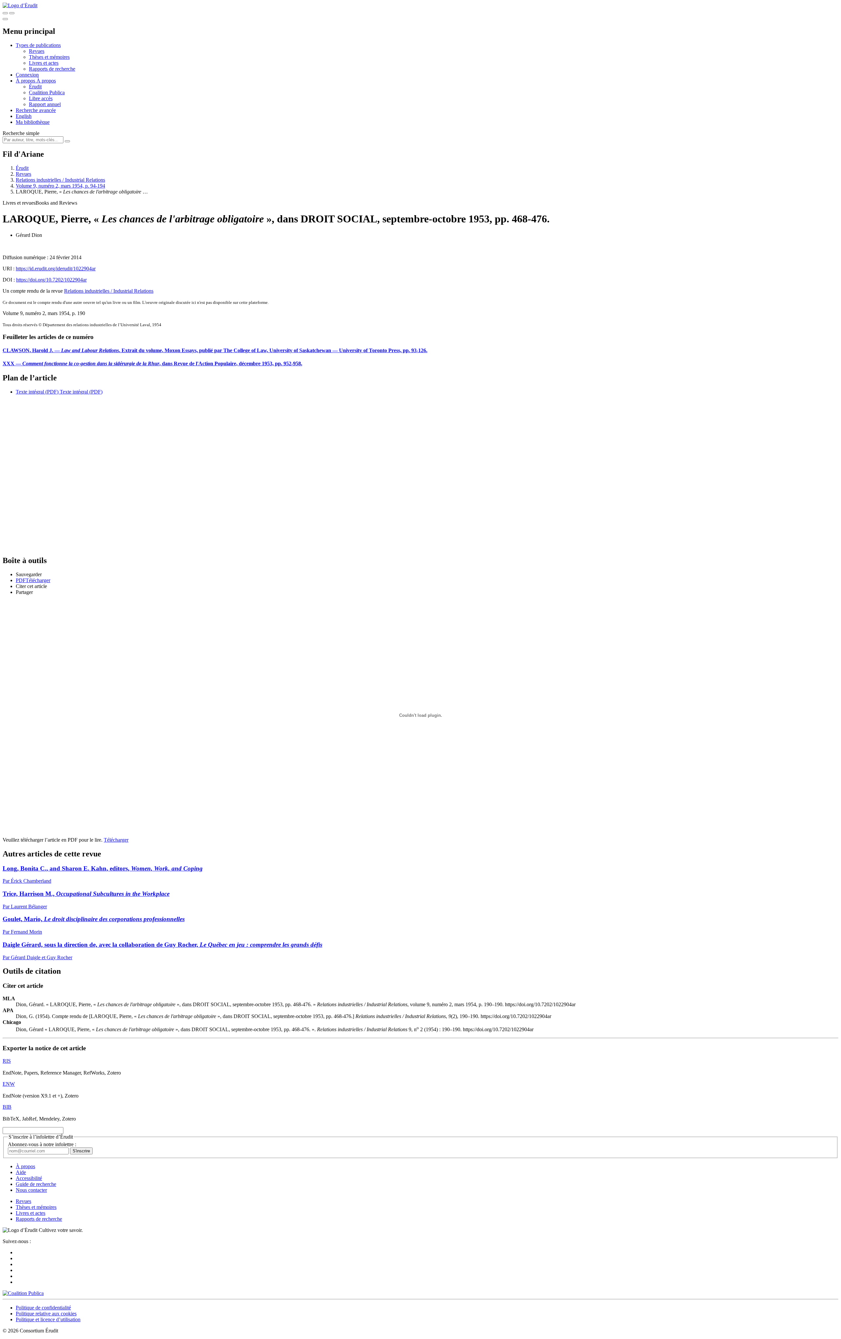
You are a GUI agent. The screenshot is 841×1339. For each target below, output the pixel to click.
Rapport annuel (45, 104)
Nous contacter (31, 1190)
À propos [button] (26, 80)
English (24, 116)
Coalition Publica (47, 92)
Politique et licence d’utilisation (48, 1319)
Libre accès (41, 98)
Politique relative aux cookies (46, 1313)
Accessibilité (29, 1178)
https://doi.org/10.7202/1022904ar (51, 280)
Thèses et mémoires (49, 57)
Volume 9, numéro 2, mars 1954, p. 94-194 (60, 186)
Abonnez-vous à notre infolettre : (42, 1144)
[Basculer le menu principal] (5, 19)
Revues (36, 51)
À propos (46, 80)
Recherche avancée (36, 110)
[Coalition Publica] (23, 1293)
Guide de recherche (36, 1184)
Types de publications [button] (38, 45)
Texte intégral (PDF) (37, 392)
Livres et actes (43, 63)
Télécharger (116, 840)
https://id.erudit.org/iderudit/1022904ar (56, 268)
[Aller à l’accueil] (20, 5)
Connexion (27, 75)
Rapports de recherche (52, 69)
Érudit (35, 86)
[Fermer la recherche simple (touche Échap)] (11, 13)
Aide (21, 1172)
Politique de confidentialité (43, 1307)
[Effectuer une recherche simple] (5, 13)
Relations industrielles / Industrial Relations (60, 180)
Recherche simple (21, 133)
